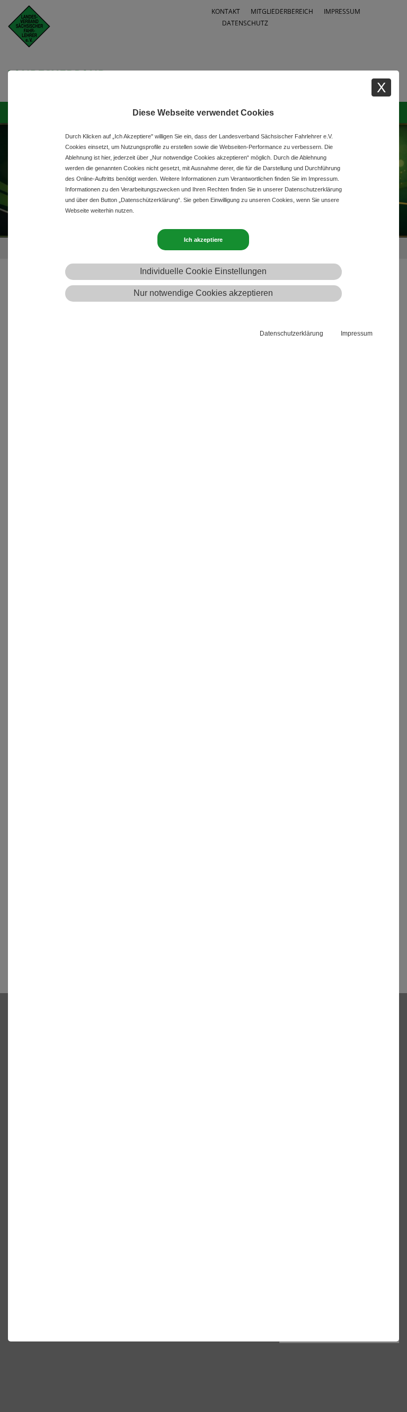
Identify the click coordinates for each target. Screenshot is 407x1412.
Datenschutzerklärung (291, 333)
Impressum (357, 333)
